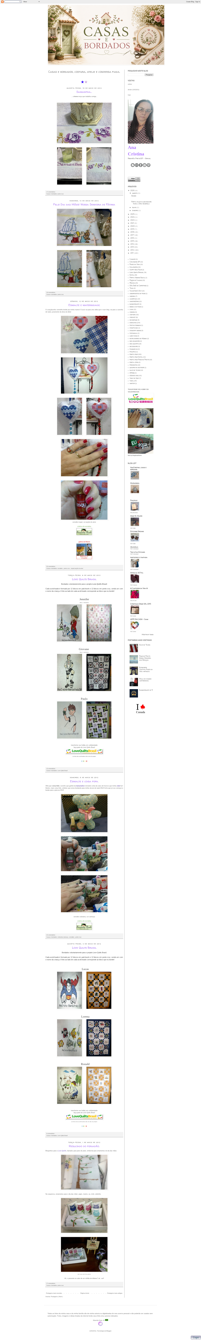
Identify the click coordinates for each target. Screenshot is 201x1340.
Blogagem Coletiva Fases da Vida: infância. (146, 669)
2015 (132, 241)
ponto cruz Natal (136, 357)
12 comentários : (51, 768)
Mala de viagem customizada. (145, 680)
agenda (132, 296)
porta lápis (134, 362)
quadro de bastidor (137, 367)
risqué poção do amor (77, 568)
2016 (132, 238)
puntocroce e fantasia (138, 557)
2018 (132, 232)
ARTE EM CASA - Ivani (139, 619)
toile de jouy (134, 378)
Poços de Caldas (136, 280)
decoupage (133, 320)
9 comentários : (50, 1133)
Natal (132, 275)
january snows (135, 330)
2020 (132, 226)
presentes (133, 365)
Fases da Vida (135, 264)
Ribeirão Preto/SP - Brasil (139, 158)
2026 (132, 190)
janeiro (135, 210)
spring (132, 373)
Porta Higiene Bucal (137, 277)
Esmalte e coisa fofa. (84, 781)
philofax (133, 352)
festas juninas (135, 325)
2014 (132, 244)
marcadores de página (138, 338)
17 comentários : (51, 192)
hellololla (134, 547)
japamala (133, 333)
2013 (132, 247)
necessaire (134, 346)
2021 (132, 223)
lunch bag (133, 336)
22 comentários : (51, 935)
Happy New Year (136, 270)
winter (132, 383)
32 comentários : (51, 566)
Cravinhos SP (135, 262)
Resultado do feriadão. (84, 1146)
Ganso (133, 196)
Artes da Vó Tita (136, 573)
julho (134, 207)
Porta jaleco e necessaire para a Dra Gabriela (141, 203)
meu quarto (134, 344)
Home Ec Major (136, 516)
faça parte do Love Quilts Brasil (84, 747)
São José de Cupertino (138, 285)
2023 (132, 220)
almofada (133, 299)
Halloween (134, 267)
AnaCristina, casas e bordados (138, 468)
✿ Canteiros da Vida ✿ (139, 588)
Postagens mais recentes (54, 1293)
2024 (132, 217)
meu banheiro (135, 341)
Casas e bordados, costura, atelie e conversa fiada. (84, 72)
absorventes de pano (137, 293)
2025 (132, 214)
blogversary (134, 304)
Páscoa (132, 283)
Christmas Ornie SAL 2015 (140, 604)
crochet (133, 317)
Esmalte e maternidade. (84, 305)
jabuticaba (134, 328)
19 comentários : (51, 292)
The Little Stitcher (137, 552)
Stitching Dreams (137, 531)
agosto (135, 193)
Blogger (108, 1331)
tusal (132, 381)
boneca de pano (135, 307)
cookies (132, 312)
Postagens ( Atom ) (57, 1296)
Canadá (133, 259)
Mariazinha (134, 483)
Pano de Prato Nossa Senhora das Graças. (145, 658)
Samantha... (84, 92)
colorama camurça (63, 937)
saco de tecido (135, 370)
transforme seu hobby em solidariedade (84, 745)
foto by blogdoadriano (135, 455)
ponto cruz (61, 194)
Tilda (131, 288)
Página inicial (84, 1293)
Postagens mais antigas (114, 1293)
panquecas (134, 349)
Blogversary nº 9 (146, 690)
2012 (132, 250)
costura (133, 314)
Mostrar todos (147, 634)
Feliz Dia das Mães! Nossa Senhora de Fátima (84, 204)
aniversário (134, 301)
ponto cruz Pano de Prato (139, 359)
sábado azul (134, 375)
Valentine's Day (136, 291)
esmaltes (60, 568)
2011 (132, 253)
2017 (132, 235)
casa (131, 309)
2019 (132, 229)
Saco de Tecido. (144, 645)
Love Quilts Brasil (84, 579)
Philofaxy (133, 500)
